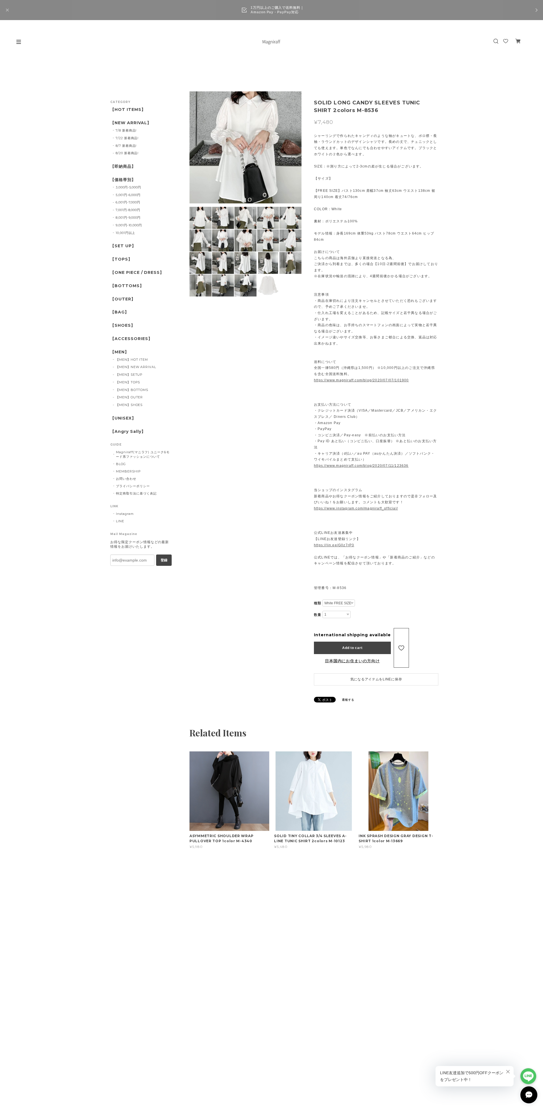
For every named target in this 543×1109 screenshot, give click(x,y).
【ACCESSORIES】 (131, 338)
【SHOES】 (122, 325)
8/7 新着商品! (126, 146)
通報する (348, 700)
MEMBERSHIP (128, 471)
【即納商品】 (123, 166)
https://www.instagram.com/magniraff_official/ (356, 508)
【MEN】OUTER (129, 397)
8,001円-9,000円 (128, 218)
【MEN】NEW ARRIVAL (136, 367)
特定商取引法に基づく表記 (136, 493)
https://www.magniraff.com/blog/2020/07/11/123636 (361, 466)
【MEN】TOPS (128, 382)
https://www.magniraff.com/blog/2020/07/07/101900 (361, 380)
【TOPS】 (121, 259)
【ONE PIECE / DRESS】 (137, 272)
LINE (120, 521)
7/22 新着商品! (127, 138)
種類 (317, 603)
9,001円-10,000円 (129, 225)
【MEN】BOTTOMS (132, 390)
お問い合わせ (126, 479)
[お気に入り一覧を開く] (505, 41)
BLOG (121, 464)
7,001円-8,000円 (128, 210)
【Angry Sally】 (127, 431)
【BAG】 (119, 312)
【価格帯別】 (123, 179)
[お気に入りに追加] (401, 648)
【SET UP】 (123, 246)
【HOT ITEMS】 (128, 109)
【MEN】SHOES (129, 405)
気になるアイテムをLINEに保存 (376, 679)
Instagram (125, 514)
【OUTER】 (122, 299)
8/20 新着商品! (127, 153)
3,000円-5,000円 (128, 187)
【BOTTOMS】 (127, 285)
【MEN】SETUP (129, 375)
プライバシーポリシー (133, 486)
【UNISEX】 (123, 418)
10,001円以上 (125, 233)
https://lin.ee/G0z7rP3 (334, 545)
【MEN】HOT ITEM (132, 360)
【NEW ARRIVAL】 (130, 123)
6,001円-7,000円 (128, 202)
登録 (164, 560)
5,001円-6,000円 (128, 195)
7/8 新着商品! (126, 130)
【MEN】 (119, 352)
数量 (317, 615)
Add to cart (352, 648)
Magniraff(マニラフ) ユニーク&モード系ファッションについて (143, 454)
